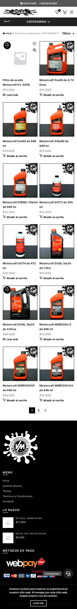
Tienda (7, 491)
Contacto (8, 501)
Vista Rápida (34, 50)
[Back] (7, 21)
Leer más (12, 94)
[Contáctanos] (68, 574)
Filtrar (66, 33)
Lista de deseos (59, 10)
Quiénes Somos (12, 485)
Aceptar (38, 603)
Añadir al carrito (53, 94)
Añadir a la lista (34, 44)
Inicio (9, 33)
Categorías (36, 21)
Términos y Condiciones (17, 496)
